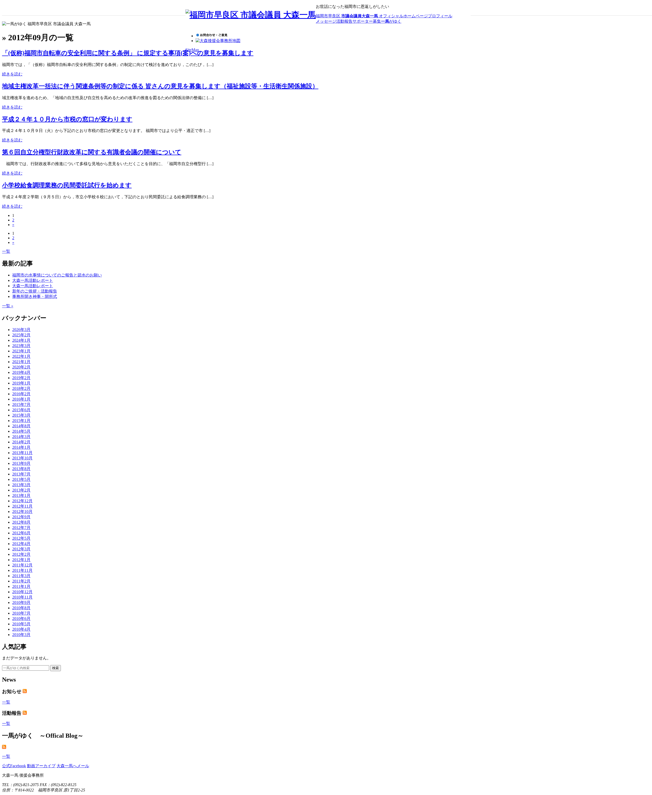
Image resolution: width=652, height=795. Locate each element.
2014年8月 (21, 426)
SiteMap (192, 50)
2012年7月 (21, 527)
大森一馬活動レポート (32, 280)
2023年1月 (21, 351)
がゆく (391, 21)
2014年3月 (21, 436)
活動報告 (344, 21)
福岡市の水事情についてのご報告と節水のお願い (57, 275)
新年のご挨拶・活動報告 (34, 291)
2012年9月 (21, 517)
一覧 (6, 251)
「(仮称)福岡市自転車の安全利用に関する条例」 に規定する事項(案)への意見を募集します (127, 53)
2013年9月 (21, 463)
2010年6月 (21, 618)
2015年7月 (21, 404)
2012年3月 (21, 549)
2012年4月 (21, 543)
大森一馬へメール (73, 766)
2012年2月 (21, 554)
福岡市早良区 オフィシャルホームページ (372, 16)
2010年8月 (21, 608)
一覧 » (7, 306)
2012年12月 (22, 501)
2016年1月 (21, 399)
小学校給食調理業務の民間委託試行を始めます (67, 185)
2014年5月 (21, 431)
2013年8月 (21, 469)
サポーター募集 (366, 21)
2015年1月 (21, 420)
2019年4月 (21, 372)
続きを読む (12, 74)
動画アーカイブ (41, 766)
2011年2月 (21, 581)
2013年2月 (21, 490)
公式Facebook (14, 766)
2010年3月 (21, 634)
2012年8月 (21, 522)
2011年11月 (22, 570)
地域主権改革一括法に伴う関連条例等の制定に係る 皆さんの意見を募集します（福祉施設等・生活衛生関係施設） (160, 86)
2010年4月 (21, 629)
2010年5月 (21, 624)
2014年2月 (21, 442)
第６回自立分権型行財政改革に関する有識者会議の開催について (91, 152)
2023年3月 (21, 345)
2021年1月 (21, 362)
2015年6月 (21, 410)
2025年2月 (21, 335)
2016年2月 (21, 394)
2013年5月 (21, 479)
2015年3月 (21, 415)
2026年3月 (21, 329)
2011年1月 (21, 586)
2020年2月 (21, 367)
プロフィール (440, 16)
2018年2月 (21, 388)
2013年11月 (22, 452)
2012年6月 (21, 533)
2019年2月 (21, 378)
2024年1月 (21, 340)
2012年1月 (21, 560)
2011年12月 (22, 565)
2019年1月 (21, 383)
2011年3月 (21, 576)
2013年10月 (22, 458)
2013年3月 (21, 485)
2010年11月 (22, 597)
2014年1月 (21, 447)
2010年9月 (21, 602)
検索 (55, 668)
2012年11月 (22, 506)
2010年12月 (22, 592)
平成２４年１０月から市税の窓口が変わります (67, 119)
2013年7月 (21, 474)
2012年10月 (22, 511)
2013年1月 (21, 495)
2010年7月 (21, 613)
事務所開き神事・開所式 (34, 296)
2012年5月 (21, 538)
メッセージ (326, 21)
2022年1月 (21, 356)
